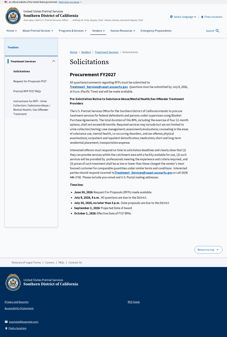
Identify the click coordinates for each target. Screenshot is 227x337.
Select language (183, 16)
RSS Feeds (134, 302)
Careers (49, 262)
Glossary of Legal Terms (26, 262)
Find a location (213, 16)
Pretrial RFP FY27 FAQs (27, 91)
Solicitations (21, 71)
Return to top (206, 249)
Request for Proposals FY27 (29, 81)
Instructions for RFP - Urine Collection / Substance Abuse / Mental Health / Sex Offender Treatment (31, 107)
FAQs (61, 262)
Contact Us (75, 262)
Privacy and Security (17, 302)
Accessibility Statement (19, 308)
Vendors (13, 47)
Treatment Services (23, 61)
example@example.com (23, 321)
